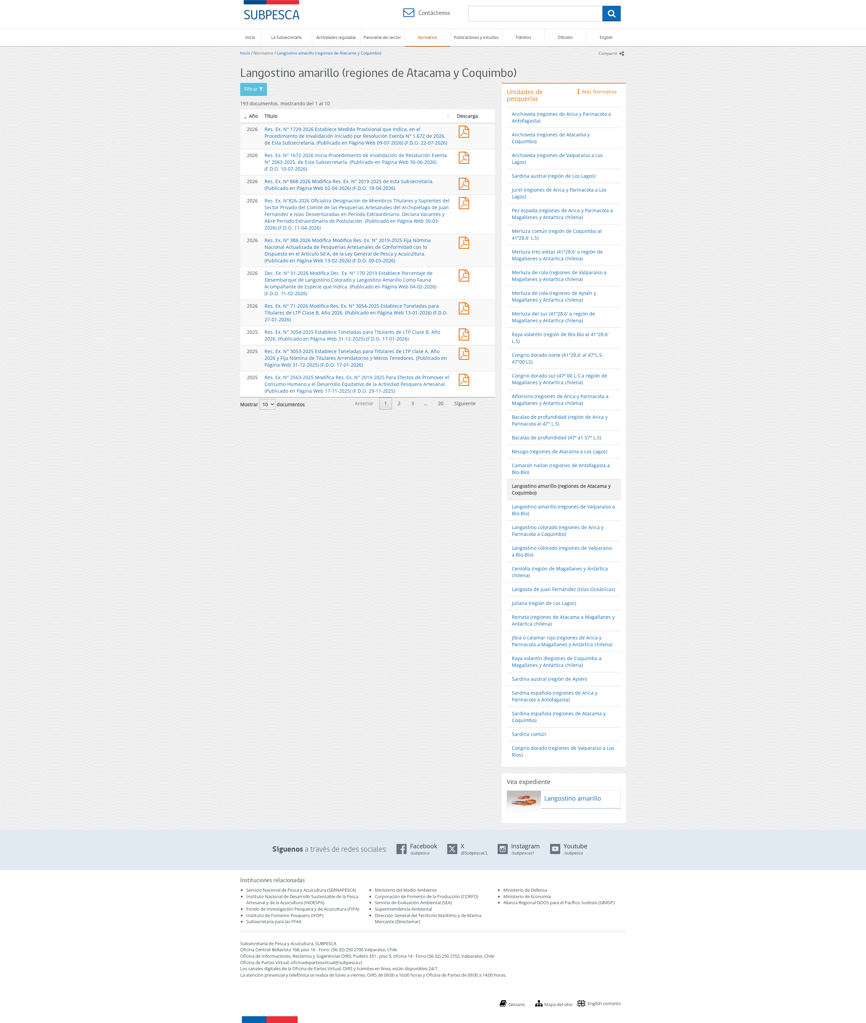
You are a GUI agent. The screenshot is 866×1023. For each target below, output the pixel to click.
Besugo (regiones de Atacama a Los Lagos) (559, 451)
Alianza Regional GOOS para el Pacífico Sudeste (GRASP (558, 902)
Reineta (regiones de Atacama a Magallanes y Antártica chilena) (563, 620)
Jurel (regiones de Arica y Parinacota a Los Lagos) (559, 193)
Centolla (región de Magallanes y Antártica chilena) (560, 572)
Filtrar (251, 89)
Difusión (565, 37)
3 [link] (412, 403)
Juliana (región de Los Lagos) (544, 603)
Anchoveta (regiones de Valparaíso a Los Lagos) (557, 158)
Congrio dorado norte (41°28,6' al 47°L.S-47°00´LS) (557, 358)
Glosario (516, 1004)
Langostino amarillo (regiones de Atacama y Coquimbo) (329, 53)
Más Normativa (598, 91)
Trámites (523, 37)
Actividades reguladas (336, 37)
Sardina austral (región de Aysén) (549, 679)
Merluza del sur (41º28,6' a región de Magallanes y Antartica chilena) (553, 317)
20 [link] (440, 403)
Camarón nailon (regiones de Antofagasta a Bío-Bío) (561, 468)
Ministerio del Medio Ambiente (406, 890)
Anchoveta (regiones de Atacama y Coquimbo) (551, 138)
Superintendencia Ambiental (403, 909)
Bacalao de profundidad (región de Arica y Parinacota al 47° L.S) (560, 420)
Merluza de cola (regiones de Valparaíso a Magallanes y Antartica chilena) (559, 275)
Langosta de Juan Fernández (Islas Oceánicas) (563, 589)
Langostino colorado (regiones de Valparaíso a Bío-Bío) (562, 551)
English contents (604, 1003)
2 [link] (399, 403)
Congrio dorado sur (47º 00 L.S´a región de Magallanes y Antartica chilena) (559, 379)
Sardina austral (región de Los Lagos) (553, 176)
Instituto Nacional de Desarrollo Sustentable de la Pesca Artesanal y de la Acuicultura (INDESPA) (302, 899)
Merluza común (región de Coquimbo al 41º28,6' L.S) (557, 234)
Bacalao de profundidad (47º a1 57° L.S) (556, 437)
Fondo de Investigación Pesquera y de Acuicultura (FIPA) (302, 909)
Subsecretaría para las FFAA (273, 921)
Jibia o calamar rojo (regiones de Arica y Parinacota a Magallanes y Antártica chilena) (562, 641)
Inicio (250, 37)
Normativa (427, 37)
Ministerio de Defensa (525, 890)
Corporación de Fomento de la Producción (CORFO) (426, 896)
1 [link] (385, 403)
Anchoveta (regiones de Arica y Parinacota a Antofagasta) (561, 117)
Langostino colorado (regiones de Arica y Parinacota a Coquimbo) (557, 530)
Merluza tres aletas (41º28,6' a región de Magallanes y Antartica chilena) (557, 255)
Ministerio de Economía (527, 896)
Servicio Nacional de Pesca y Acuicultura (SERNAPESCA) (301, 890)
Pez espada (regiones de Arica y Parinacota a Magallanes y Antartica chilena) (562, 213)
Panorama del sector (382, 37)
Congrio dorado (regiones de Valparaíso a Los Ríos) (563, 751)
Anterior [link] (364, 403)
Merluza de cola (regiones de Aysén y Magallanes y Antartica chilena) (554, 296)
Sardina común (529, 734)
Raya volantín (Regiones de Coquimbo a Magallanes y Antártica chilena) (556, 661)
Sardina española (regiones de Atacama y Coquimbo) (559, 716)
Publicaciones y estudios (476, 37)
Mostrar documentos (272, 404)
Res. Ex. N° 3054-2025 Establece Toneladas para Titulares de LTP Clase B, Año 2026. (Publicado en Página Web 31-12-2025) (465, 333)
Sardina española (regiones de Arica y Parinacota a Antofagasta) (554, 696)
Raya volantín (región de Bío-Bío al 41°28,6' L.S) (560, 337)
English (606, 37)
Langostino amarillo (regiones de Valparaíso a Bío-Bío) (563, 510)
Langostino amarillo (572, 798)
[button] (246, 116)
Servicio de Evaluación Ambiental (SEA (413, 902)
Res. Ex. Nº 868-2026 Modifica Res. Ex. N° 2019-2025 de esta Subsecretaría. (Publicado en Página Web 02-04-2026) (465, 183)
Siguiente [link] (465, 403)
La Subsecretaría (286, 37)
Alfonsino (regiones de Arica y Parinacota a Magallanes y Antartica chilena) (560, 399)
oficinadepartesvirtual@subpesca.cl (326, 962)
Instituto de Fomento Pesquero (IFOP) (284, 915)
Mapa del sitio (558, 1004)
